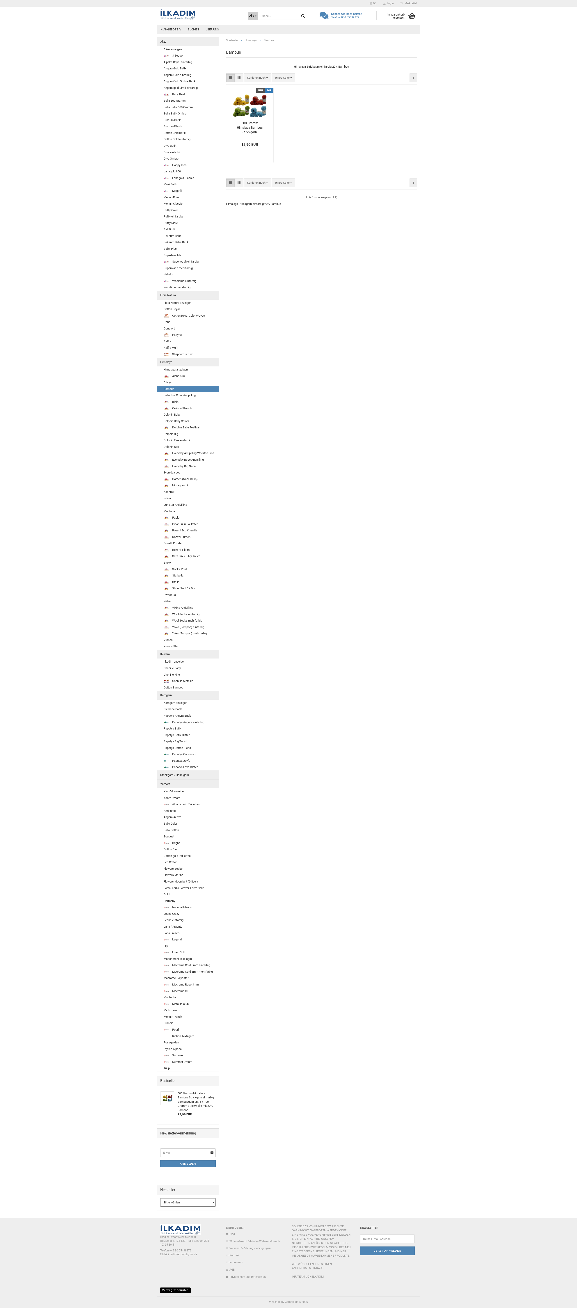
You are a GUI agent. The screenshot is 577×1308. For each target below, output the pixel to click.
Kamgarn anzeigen (175, 702)
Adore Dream (172, 798)
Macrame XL (180, 991)
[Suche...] (303, 16)
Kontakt (234, 1255)
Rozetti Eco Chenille (184, 530)
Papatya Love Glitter (185, 767)
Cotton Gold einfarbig (177, 139)
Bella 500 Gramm (174, 100)
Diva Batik (170, 145)
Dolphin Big (171, 434)
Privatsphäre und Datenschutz (247, 1276)
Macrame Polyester (176, 978)
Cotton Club (171, 849)
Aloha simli (179, 376)
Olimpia (168, 1023)
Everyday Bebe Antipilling (188, 459)
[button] (373, 3)
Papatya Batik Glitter (177, 735)
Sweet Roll (170, 595)
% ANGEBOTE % (170, 29)
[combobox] (257, 77)
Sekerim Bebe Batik (176, 242)
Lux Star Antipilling (175, 504)
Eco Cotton (170, 862)
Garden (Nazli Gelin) (185, 479)
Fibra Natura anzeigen (177, 302)
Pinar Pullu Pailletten (185, 524)
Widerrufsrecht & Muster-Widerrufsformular (255, 1241)
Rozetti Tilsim (181, 549)
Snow (167, 562)
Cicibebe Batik (173, 709)
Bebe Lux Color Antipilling (180, 395)
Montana (169, 511)
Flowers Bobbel (173, 868)
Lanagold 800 (172, 171)
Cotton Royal (172, 309)
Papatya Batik (172, 728)
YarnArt (165, 784)
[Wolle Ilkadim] (200, 15)
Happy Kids (179, 165)
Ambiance (170, 810)
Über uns (212, 29)
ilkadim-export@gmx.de (182, 1254)
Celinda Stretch (182, 408)
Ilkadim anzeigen (174, 661)
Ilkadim (165, 654)
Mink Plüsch (171, 1010)
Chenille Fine (172, 674)
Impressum (236, 1262)
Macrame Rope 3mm (185, 984)
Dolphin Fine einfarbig (177, 440)
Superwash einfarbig (185, 261)
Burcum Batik (172, 120)
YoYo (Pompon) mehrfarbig (189, 633)
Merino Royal (172, 197)
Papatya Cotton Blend (177, 748)
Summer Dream (182, 1061)
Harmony (169, 901)
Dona (167, 322)
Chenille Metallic (182, 681)
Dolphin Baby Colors (176, 421)
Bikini (175, 401)
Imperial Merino (182, 907)
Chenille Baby (172, 668)
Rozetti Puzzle (172, 543)
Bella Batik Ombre (175, 113)
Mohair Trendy (173, 1016)
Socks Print (179, 569)
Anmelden (188, 1163)
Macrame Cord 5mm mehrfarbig (192, 971)
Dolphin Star (171, 446)
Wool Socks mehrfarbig (187, 620)
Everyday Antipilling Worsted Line (193, 453)
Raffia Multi (171, 347)
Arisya (168, 382)
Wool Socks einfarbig (185, 614)
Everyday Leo (172, 472)
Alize (163, 41)
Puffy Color (171, 210)
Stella (175, 582)
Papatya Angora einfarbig (188, 722)
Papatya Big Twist (175, 741)
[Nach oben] (564, 1301)
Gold (166, 894)
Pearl (175, 1029)
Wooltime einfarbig (184, 281)
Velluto (168, 274)
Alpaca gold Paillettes (186, 804)
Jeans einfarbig (173, 920)
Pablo (175, 517)
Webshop (275, 1301)
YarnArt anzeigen (174, 791)
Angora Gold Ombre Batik (180, 81)
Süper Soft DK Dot (183, 588)
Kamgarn (166, 695)
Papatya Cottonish (183, 754)
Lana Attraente (173, 926)
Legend (177, 939)
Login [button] (390, 3)
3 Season (178, 55)
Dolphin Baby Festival (185, 427)
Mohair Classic (173, 203)
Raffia (167, 341)
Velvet (168, 601)
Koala (167, 498)
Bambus (169, 389)
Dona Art (169, 328)
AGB (232, 1269)
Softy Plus (170, 248)
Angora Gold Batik (175, 68)
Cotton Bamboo (173, 687)
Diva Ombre (171, 158)
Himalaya (166, 362)
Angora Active (172, 817)
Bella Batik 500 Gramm (178, 107)
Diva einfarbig (172, 152)
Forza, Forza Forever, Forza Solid (184, 888)
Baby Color (170, 823)
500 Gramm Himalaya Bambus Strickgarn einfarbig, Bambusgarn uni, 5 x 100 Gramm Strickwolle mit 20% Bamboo (249, 127)
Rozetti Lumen (181, 537)
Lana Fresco (171, 933)
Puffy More (171, 223)
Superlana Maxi (173, 255)
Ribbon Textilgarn (183, 1036)
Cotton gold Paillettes (177, 856)
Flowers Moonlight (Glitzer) (181, 881)
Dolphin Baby (172, 414)
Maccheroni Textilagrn (178, 958)
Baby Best (178, 94)
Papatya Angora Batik (177, 715)
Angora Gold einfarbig (177, 75)
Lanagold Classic (183, 178)
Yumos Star (171, 646)
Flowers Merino (173, 875)
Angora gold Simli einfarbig (181, 87)
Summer (177, 1055)
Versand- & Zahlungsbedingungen (250, 1248)
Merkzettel (410, 3)
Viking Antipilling (182, 607)
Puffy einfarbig (173, 216)
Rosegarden (171, 1042)
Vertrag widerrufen (175, 1290)
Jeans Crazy (171, 913)
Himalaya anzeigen (176, 369)
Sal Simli (169, 229)
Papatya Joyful (181, 760)
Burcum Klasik (173, 126)
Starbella (177, 575)
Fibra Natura (168, 295)
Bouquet (169, 836)
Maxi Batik (170, 184)
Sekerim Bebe (172, 236)
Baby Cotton (171, 830)
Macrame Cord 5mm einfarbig (191, 965)
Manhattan (170, 997)
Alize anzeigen (173, 49)
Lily (166, 946)
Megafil (177, 190)
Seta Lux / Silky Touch (186, 556)
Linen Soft (178, 952)
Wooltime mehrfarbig (177, 287)
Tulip (167, 1068)
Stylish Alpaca (173, 1049)
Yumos (168, 640)
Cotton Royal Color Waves (188, 315)
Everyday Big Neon (184, 466)
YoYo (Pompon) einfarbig (188, 627)
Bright (176, 843)
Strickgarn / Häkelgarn (174, 775)
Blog (232, 1234)
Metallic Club (180, 1004)
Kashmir (169, 492)
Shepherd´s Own (182, 354)
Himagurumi (180, 485)
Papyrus (177, 334)
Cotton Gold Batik (175, 133)
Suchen (193, 29)
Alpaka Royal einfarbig (178, 62)
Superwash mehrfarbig (178, 268)
